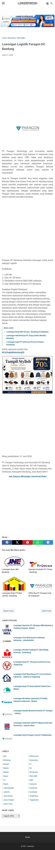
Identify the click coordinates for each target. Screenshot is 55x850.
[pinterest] (27, 542)
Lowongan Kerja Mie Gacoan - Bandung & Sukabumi (27, 332)
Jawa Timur (8, 804)
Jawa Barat (8, 796)
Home (27, 837)
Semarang (33, 772)
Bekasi (6, 772)
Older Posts (46, 611)
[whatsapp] (38, 542)
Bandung (7, 760)
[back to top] (49, 844)
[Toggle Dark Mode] (47, 3)
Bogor (5, 776)
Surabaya (33, 792)
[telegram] (48, 542)
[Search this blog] (51, 3)
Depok (5, 784)
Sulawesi (32, 784)
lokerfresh (27, 3)
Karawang (33, 760)
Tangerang (33, 796)
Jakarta (6, 792)
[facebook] (7, 542)
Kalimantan (34, 756)
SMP (31, 780)
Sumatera (33, 788)
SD (30, 768)
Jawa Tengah (8, 800)
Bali (4, 756)
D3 (4, 780)
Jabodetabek (8, 788)
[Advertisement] (27, 87)
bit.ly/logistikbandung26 (13, 352)
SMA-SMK (33, 776)
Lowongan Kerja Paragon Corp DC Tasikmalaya (32, 735)
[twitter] (17, 542)
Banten (6, 764)
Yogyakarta (34, 800)
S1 (30, 764)
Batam (6, 768)
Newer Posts (8, 611)
